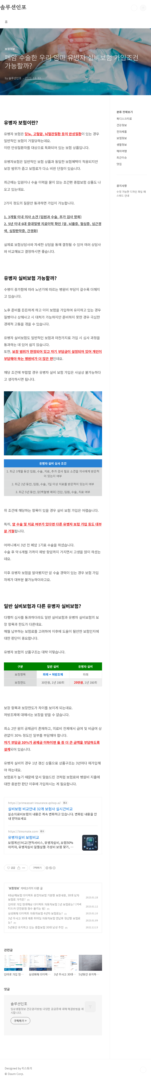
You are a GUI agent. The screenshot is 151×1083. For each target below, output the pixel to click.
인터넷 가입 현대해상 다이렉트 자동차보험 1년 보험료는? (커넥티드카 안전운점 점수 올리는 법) (44, 906)
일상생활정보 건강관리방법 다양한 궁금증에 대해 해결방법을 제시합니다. (47, 1011)
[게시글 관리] (23, 868)
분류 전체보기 (125, 112)
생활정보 (122, 144)
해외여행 (122, 151)
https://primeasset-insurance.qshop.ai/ (34, 803)
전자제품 (122, 132)
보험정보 (14, 888)
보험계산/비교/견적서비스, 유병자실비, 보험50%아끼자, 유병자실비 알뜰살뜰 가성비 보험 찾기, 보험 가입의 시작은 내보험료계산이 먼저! (40, 844)
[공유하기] (18, 868)
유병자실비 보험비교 (23, 837)
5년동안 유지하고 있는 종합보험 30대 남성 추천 (36, 927)
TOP (143, 1070)
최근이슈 (122, 157)
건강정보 (122, 125)
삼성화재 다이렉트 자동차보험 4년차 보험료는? (35, 913)
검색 (134, 8)
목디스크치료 (124, 119)
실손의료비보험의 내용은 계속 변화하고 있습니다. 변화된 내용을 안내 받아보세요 (52, 816)
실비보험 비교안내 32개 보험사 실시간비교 (40, 808)
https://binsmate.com (23, 831)
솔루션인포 (13, 7)
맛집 (119, 164)
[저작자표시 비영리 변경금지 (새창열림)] (50, 867)
